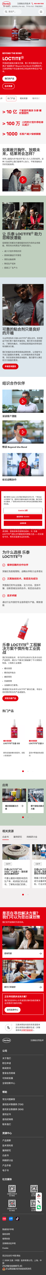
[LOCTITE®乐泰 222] (14, 742)
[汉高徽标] (6, 3)
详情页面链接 (27, 1030)
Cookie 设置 (23, 510)
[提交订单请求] (23, 976)
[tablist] (23, 817)
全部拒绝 (23, 523)
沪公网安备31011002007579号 (18, 1269)
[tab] (23, 771)
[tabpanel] (23, 871)
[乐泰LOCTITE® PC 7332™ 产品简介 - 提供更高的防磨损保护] (16, 866)
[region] (23, 510)
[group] (23, 746)
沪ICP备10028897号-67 (12, 1266)
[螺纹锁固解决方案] (14, 801)
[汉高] (6, 1040)
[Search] (6, 11)
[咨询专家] (23, 942)
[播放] (23, 432)
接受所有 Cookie (23, 517)
